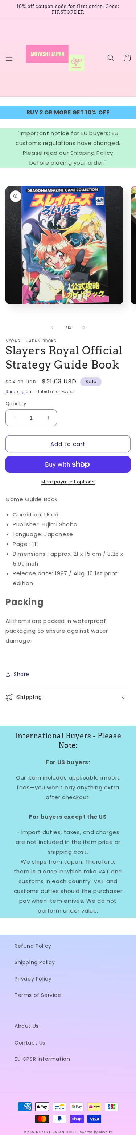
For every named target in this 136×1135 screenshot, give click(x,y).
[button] (9, 58)
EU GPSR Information (42, 1059)
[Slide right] (84, 327)
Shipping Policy (91, 153)
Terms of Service (38, 995)
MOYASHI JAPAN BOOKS (56, 1132)
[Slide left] (52, 327)
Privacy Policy (33, 978)
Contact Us (30, 1042)
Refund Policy (33, 946)
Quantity (15, 403)
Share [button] (21, 674)
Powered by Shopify (95, 1132)
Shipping (15, 391)
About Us (27, 1026)
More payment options (68, 482)
